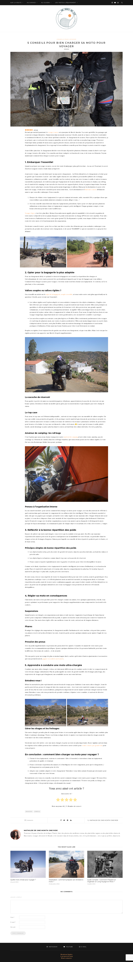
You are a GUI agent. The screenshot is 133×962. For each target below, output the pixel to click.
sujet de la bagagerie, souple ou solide (59, 294)
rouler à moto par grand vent (92, 745)
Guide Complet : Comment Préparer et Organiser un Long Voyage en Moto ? (101, 881)
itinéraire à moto (91, 189)
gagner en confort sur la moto (53, 659)
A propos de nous (66, 956)
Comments (29, 820)
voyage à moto (53, 132)
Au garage (31, 2)
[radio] (58, 800)
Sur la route (16, 2)
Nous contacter (66, 958)
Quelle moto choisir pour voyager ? (23, 880)
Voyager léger (30, 213)
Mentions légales (66, 954)
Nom (12, 917)
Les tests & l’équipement (65, 2)
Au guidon (45, 2)
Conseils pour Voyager (66, 39)
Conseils (37, 811)
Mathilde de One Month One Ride (104, 820)
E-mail (13, 922)
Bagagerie (29, 811)
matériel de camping (71, 437)
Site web (12, 927)
